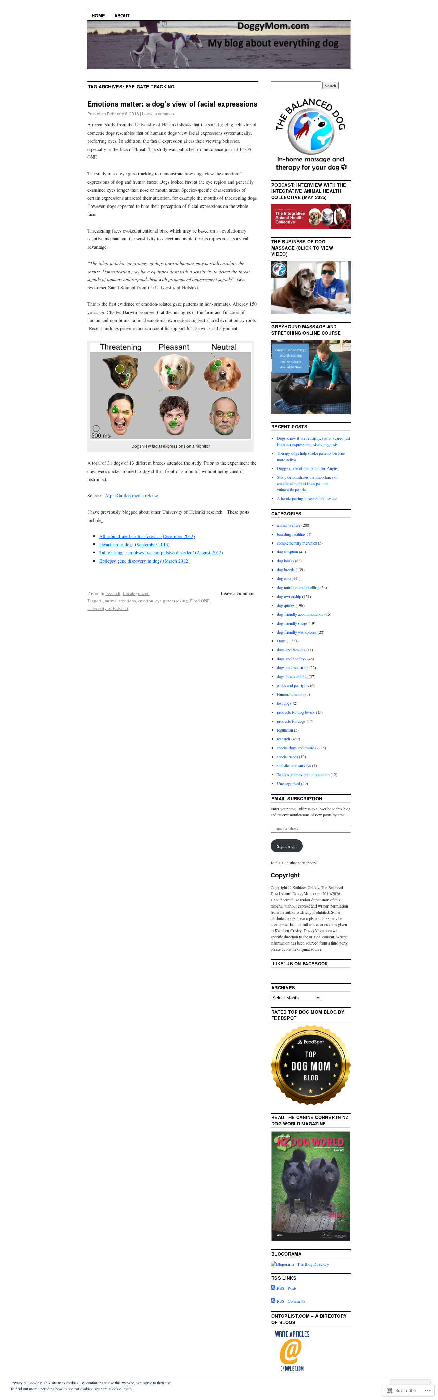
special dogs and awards (296, 747)
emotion (145, 601)
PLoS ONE (200, 601)
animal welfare (288, 525)
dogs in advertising (292, 676)
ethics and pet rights (293, 685)
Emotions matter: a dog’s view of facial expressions (172, 104)
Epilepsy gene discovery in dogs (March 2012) (144, 561)
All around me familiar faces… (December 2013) (147, 536)
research (112, 593)
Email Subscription (296, 798)
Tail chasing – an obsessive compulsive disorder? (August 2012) (161, 552)
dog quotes (286, 605)
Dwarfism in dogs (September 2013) (134, 544)
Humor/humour (289, 694)
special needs (287, 756)
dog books (285, 560)
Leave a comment (158, 113)
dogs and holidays (291, 658)
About (122, 15)
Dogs (281, 640)
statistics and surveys (294, 765)
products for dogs (291, 721)
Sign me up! (287, 846)
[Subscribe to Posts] (273, 1288)
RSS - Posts (287, 1288)
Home (98, 15)
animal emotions (120, 601)
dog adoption (287, 551)
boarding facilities (291, 534)
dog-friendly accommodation (300, 614)
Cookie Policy (121, 1388)
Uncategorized (136, 593)
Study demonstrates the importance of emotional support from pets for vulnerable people (307, 483)
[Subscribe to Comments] (273, 1301)
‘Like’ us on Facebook (299, 963)
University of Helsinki (107, 608)
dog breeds (286, 569)
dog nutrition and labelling (298, 587)
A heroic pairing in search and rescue (307, 498)
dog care (284, 578)
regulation (285, 730)
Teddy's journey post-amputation (303, 774)
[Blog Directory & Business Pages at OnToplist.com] (292, 1370)
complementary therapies (297, 543)
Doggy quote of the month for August (308, 468)
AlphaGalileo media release (131, 495)
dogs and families (291, 649)
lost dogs (284, 703)
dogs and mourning (292, 667)
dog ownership (289, 596)
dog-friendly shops (292, 623)
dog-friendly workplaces (297, 632)
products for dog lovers (296, 712)
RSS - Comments (291, 1301)
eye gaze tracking (171, 601)
